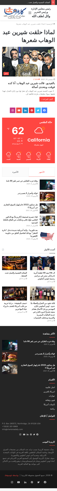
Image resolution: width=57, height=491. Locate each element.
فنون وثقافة (50, 400)
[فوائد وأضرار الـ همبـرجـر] (47, 196)
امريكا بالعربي (49, 391)
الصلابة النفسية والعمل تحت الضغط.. (36, 2)
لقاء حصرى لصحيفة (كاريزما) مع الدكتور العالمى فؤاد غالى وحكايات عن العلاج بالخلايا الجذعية (20, 220)
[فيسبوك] (36, 434)
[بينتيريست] (30, 434)
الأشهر (42, 172)
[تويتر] (33, 434)
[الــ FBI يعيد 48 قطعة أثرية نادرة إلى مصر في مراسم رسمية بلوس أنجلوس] (42, 263)
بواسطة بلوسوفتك (12, 475)
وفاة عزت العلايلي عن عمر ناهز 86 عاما (22, 180)
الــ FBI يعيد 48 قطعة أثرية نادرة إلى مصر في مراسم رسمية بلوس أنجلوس (44, 275)
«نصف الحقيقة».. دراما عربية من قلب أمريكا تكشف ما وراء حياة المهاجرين (15, 306)
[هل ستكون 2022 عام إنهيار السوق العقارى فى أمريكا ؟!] (47, 208)
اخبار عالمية (50, 387)
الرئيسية (49, 24)
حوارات (52, 396)
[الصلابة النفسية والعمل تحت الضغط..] (14, 263)
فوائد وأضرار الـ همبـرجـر (28, 193)
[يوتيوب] (23, 434)
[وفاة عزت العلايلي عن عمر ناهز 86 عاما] (47, 184)
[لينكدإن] (26, 434)
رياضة (52, 409)
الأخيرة (15, 172)
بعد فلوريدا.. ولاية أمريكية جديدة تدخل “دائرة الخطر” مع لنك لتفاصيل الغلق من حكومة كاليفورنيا (20, 233)
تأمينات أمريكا (49, 404)
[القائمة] (29, 14)
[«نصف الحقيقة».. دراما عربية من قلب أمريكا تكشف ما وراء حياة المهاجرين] (14, 293)
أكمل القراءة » (47, 99)
